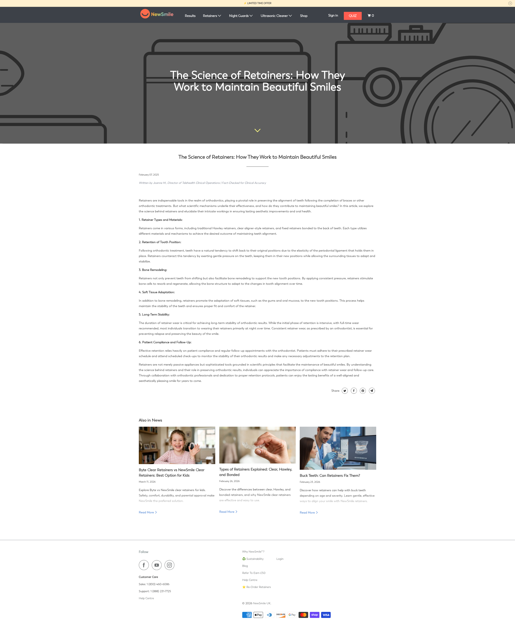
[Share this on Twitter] (344, 391)
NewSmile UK (262, 603)
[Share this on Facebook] (353, 391)
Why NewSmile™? (253, 551)
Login (279, 559)
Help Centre (146, 598)
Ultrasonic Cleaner (275, 16)
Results (190, 16)
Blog (245, 566)
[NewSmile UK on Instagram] (171, 565)
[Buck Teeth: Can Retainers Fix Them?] (338, 448)
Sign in (333, 15)
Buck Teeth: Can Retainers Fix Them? (330, 475)
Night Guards (239, 16)
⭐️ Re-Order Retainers (256, 587)
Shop (303, 16)
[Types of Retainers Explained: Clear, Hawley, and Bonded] (257, 445)
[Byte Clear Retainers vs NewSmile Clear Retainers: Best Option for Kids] (177, 445)
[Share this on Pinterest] (362, 391)
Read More (147, 512)
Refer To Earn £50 (254, 573)
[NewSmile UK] (157, 15)
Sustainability (255, 559)
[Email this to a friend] (371, 391)
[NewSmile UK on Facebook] (145, 565)
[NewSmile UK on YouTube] (158, 565)
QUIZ (353, 16)
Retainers (210, 16)
